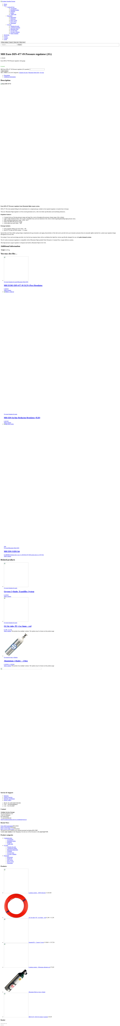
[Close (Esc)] (6, 1023)
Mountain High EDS (33, 72)
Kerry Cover (10, 861)
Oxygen (42, 72)
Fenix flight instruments (7, 826)
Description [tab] (7, 75)
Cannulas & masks (12, 848)
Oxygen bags (10, 852)
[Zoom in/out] (1, 1023)
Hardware (9, 858)
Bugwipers (10, 857)
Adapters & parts (23, 72)
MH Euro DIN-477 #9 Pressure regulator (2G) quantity (15, 69)
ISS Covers (10, 860)
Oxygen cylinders (11, 854)
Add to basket (4, 71)
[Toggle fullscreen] (3, 1023)
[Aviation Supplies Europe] (8, 1)
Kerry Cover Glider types (7, 829)
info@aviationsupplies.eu (7, 819)
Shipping (6, 796)
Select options (7, 422)
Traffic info (10, 844)
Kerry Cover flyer (5, 827)
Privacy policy (7, 800)
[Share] (4, 1023)
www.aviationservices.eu (20, 819)
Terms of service (8, 797)
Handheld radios (11, 841)
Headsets (9, 842)
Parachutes (10, 863)
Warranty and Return (9, 798)
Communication (8, 838)
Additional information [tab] (10, 77)
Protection (6, 855)
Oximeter (9, 851)
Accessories (10, 839)
